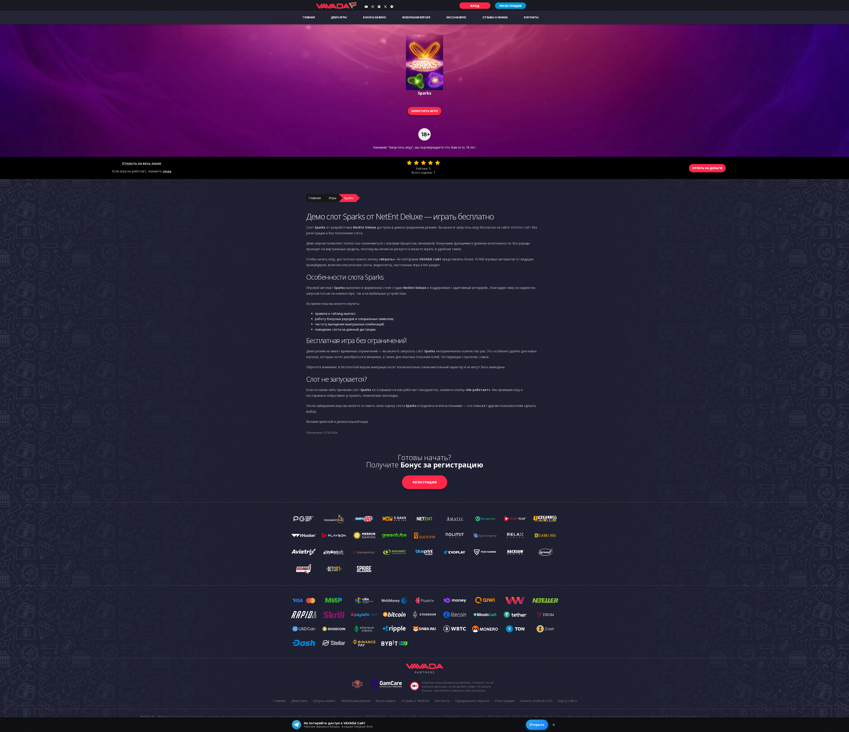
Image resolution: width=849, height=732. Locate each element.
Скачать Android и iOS (536, 701)
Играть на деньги (707, 168)
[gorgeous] (437, 162)
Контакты (531, 17)
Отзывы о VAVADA (495, 17)
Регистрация (510, 6)
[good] (430, 162)
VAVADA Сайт (521, 227)
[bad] (409, 162)
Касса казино (456, 17)
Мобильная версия (416, 17)
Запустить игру (424, 111)
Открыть (537, 724)
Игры (332, 198)
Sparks (349, 198)
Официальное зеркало (472, 701)
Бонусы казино (374, 17)
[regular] (423, 162)
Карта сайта (567, 701)
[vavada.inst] (372, 7)
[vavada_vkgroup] (379, 7)
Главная (309, 17)
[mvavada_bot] (392, 7)
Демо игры (339, 17)
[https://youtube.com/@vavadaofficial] (366, 7)
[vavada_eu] (385, 7)
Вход (474, 6)
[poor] (416, 162)
